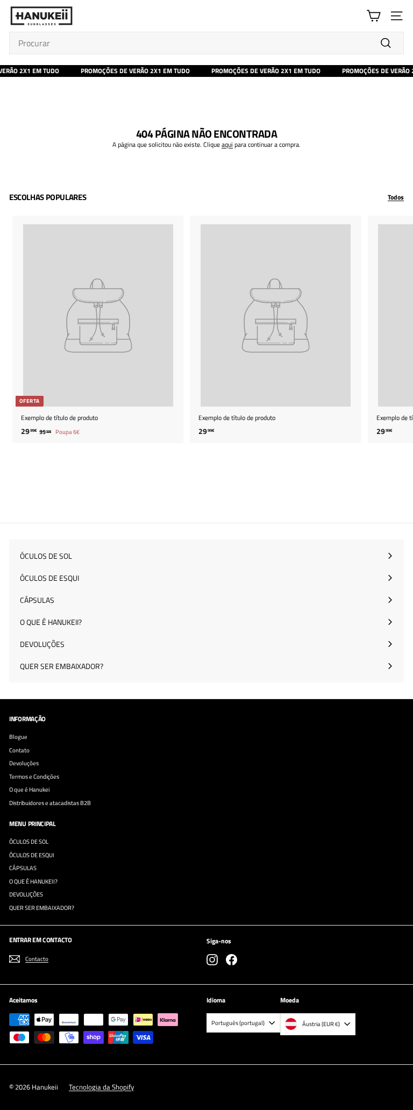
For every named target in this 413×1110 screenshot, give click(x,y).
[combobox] (206, 43)
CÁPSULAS (23, 868)
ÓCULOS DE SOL (28, 841)
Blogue (18, 736)
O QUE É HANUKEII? (33, 881)
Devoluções (24, 763)
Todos (396, 197)
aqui (227, 144)
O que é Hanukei (29, 789)
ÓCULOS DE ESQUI (31, 855)
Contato (19, 750)
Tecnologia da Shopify (101, 1086)
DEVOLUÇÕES (26, 894)
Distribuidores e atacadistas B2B (50, 803)
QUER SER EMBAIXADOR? (41, 907)
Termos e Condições (34, 776)
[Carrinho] (373, 16)
